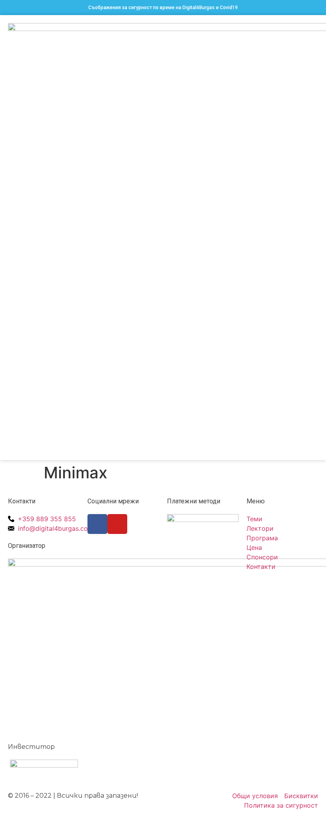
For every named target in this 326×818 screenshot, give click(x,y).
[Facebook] (97, 524)
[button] (312, 237)
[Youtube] (117, 524)
